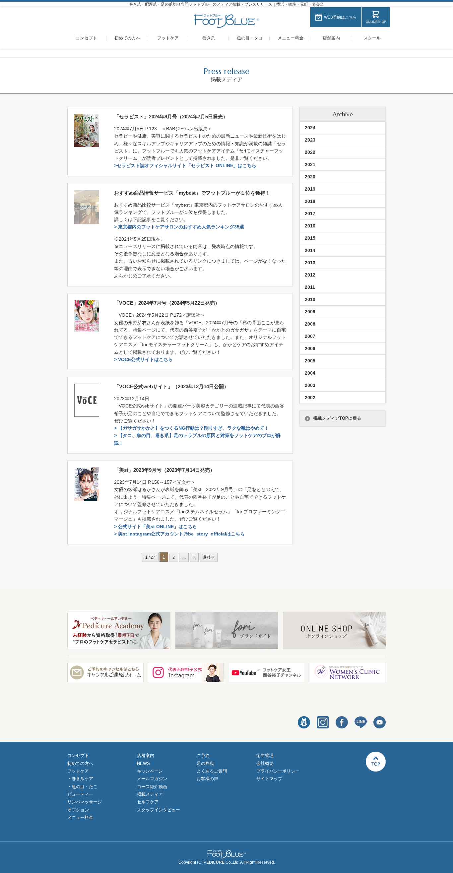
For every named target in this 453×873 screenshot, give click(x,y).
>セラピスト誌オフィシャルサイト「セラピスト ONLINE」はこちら (185, 165)
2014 (310, 250)
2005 (310, 360)
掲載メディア (150, 794)
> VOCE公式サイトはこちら (143, 359)
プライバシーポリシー (277, 771)
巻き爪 (208, 37)
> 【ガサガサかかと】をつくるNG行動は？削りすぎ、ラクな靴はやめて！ (191, 428)
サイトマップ (269, 778)
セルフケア (148, 801)
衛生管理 (265, 755)
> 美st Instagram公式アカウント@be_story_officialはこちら (179, 533)
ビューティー (80, 794)
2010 (310, 299)
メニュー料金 (290, 37)
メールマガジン (152, 778)
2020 (310, 176)
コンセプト (86, 37)
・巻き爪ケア (80, 778)
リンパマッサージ (84, 801)
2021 (310, 164)
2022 (310, 152)
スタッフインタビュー (158, 809)
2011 (310, 287)
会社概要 (265, 763)
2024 (310, 127)
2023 (310, 140)
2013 (310, 262)
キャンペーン (150, 771)
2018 (310, 201)
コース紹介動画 (152, 786)
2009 (310, 311)
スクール (372, 37)
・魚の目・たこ (82, 786)
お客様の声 (207, 778)
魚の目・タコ (250, 37)
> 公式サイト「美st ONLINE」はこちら (155, 526)
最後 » (208, 557)
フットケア (168, 37)
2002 (310, 397)
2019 (310, 189)
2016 (310, 225)
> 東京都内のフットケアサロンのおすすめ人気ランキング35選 (179, 226)
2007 (310, 336)
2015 (310, 238)
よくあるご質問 (212, 771)
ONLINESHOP (376, 22)
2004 (310, 373)
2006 (310, 348)
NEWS (143, 763)
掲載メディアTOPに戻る (337, 418)
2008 (310, 324)
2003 (310, 385)
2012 (310, 275)
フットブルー (226, 21)
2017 (310, 213)
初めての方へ (127, 37)
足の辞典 (205, 763)
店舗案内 (331, 37)
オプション (78, 809)
